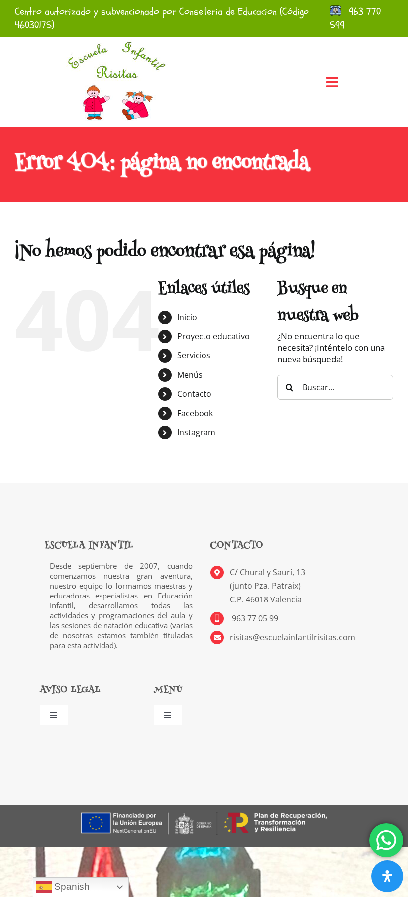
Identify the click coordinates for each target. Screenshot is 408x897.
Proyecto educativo (213, 336)
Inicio (187, 317)
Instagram (196, 432)
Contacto (194, 393)
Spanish (71, 886)
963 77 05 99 (254, 618)
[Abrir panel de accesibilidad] (387, 876)
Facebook (195, 413)
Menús (190, 374)
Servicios (193, 355)
